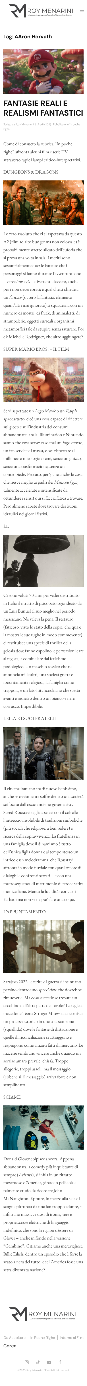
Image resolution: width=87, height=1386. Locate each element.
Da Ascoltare (15, 1337)
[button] (82, 12)
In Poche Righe (42, 1337)
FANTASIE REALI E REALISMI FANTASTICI (43, 108)
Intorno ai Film (71, 1337)
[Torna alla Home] (41, 12)
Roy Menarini (24, 124)
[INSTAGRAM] (27, 1361)
